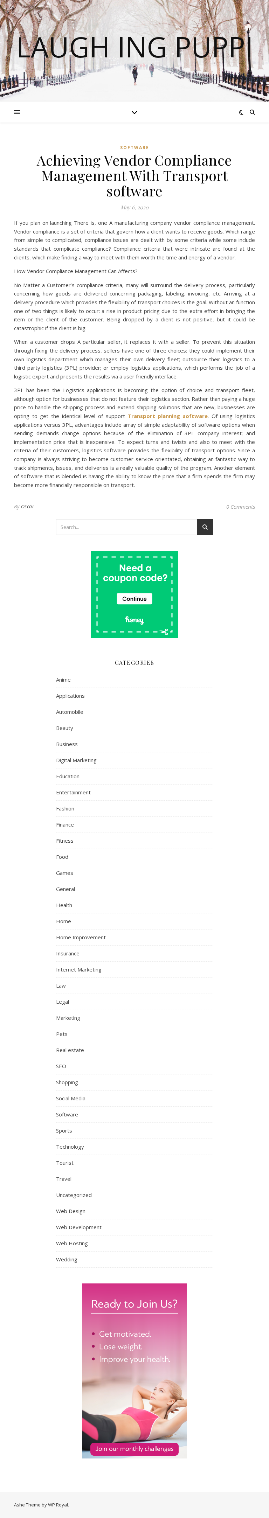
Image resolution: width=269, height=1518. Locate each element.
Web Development (79, 1227)
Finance (65, 824)
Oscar (28, 506)
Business (67, 743)
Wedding (66, 1259)
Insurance (68, 953)
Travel (63, 1178)
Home (63, 921)
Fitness (65, 840)
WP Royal (58, 1505)
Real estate (70, 1049)
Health (64, 904)
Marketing (68, 1017)
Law (61, 985)
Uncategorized (74, 1194)
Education (68, 776)
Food (62, 856)
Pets (62, 1033)
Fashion (65, 808)
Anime (63, 679)
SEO (61, 1066)
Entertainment (73, 792)
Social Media (70, 1098)
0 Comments (240, 506)
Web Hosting (72, 1243)
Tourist (65, 1162)
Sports (64, 1130)
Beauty (64, 727)
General (65, 888)
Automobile (69, 711)
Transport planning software (168, 415)
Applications (70, 695)
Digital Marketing (76, 760)
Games (64, 872)
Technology (70, 1146)
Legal (62, 1001)
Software (134, 148)
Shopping (67, 1082)
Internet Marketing (79, 969)
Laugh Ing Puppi (134, 47)
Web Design (70, 1210)
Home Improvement (81, 937)
